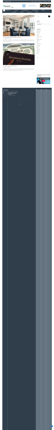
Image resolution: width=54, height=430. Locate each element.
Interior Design (35, 10)
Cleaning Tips (7, 10)
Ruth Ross (5, 67)
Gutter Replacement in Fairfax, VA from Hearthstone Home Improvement (12, 93)
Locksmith (38, 46)
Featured (38, 35)
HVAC (37, 42)
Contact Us (45, 1)
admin (10, 95)
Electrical (16, 10)
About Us (35, 1)
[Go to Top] (52, 426)
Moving (43, 10)
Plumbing (21, 12)
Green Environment (39, 36)
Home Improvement (25, 10)
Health (37, 38)
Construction (38, 32)
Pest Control (14, 12)
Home (32, 1)
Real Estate (29, 12)
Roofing (36, 12)
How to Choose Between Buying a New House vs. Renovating (12, 37)
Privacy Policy (40, 1)
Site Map (49, 1)
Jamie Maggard (6, 38)
